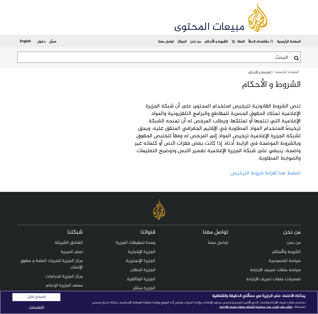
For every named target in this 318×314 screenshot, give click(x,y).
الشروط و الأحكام (216, 41)
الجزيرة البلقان (142, 270)
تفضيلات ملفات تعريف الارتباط (273, 279)
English (25, 41)
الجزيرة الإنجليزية (140, 261)
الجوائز (182, 41)
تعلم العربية (72, 252)
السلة (241, 41)
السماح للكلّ (36, 297)
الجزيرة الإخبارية (141, 252)
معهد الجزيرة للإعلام (64, 285)
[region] (159, 302)
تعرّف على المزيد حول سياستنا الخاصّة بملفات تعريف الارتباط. (255, 307)
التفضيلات (36, 307)
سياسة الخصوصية (285, 261)
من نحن (195, 41)
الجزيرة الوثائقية (141, 279)
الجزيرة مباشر (144, 288)
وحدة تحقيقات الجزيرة (135, 242)
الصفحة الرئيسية (289, 41)
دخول (41, 41)
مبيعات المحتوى (209, 27)
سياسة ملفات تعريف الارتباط (275, 270)
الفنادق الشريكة (69, 242)
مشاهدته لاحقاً (259, 41)
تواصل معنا (166, 41)
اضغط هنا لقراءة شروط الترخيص (265, 173)
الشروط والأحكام (286, 252)
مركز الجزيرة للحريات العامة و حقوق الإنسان (51, 264)
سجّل (52, 41)
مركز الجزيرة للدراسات (64, 276)
